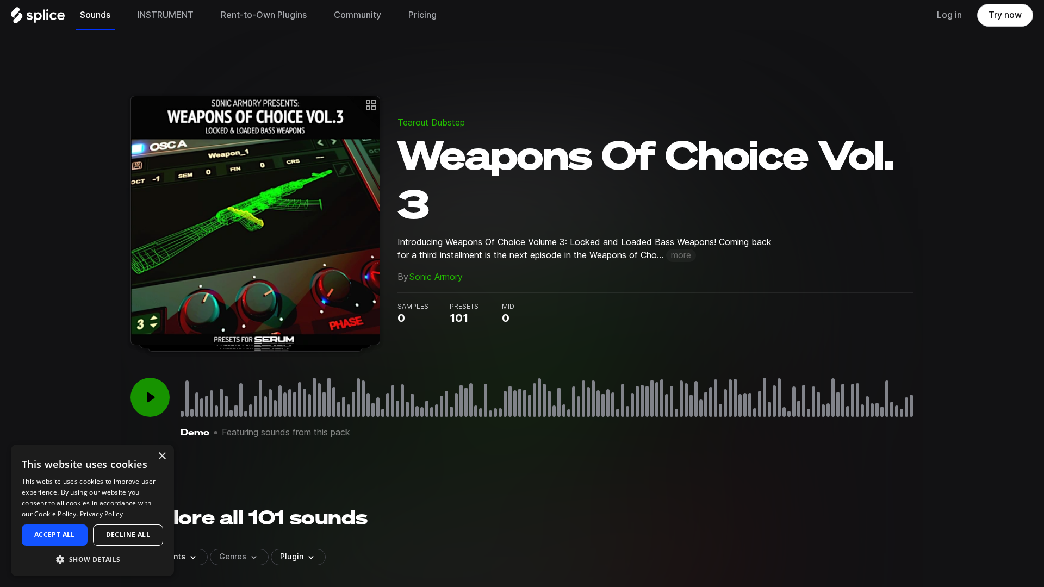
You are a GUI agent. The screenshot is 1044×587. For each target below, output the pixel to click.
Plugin (291, 556)
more (681, 255)
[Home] (38, 18)
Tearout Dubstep (431, 122)
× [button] (162, 456)
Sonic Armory (436, 277)
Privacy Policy (101, 514)
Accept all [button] (54, 534)
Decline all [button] (128, 534)
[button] (92, 559)
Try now (1005, 15)
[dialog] (92, 510)
